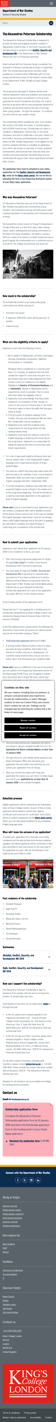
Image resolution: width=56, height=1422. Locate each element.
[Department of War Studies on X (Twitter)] (24, 1180)
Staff (5, 1248)
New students (9, 1244)
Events (5, 1301)
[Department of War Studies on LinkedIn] (38, 1180)
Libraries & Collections (13, 1270)
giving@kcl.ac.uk (33, 1064)
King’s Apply (19, 562)
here (15, 466)
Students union (9, 1305)
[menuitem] (28, 1206)
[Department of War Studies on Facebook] (18, 1180)
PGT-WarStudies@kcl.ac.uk (19, 1099)
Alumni (6, 1252)
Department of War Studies (18, 10)
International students (12, 1218)
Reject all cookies (28, 728)
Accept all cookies (28, 735)
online (45, 1003)
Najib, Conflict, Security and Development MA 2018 (23, 969)
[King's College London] (28, 1381)
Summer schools (10, 1222)
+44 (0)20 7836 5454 (12, 1331)
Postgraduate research (13, 1214)
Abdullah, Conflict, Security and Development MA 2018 (18, 957)
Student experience (11, 1226)
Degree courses (10, 1206)
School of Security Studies (14, 15)
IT (3, 1278)
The (7, 641)
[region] (28, 711)
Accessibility (35, 1418)
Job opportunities (10, 1312)
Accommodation (10, 1274)
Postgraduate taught (12, 1210)
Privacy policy (30, 1413)
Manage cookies (28, 720)
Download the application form (25, 1141)
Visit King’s (7, 1309)
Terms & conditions (11, 1413)
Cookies (48, 1418)
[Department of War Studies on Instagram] (31, 1180)
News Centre (8, 1297)
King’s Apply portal (26, 175)
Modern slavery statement (14, 1418)
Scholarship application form (22, 641)
